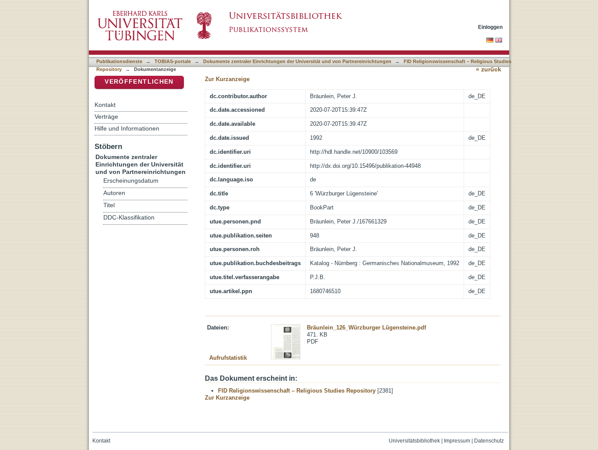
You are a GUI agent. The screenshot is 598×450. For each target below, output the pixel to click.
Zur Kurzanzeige (227, 79)
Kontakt (105, 104)
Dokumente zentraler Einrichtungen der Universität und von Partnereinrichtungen (297, 61)
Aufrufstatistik (228, 357)
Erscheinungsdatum (130, 180)
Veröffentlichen (139, 81)
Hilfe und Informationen (127, 128)
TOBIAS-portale (173, 61)
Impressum (457, 441)
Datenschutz (489, 441)
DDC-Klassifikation (129, 217)
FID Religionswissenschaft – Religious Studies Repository (297, 390)
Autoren (114, 193)
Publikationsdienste (119, 61)
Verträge (106, 116)
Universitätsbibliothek (414, 441)
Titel (109, 205)
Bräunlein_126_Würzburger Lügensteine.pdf (366, 327)
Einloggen (490, 27)
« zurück (488, 69)
